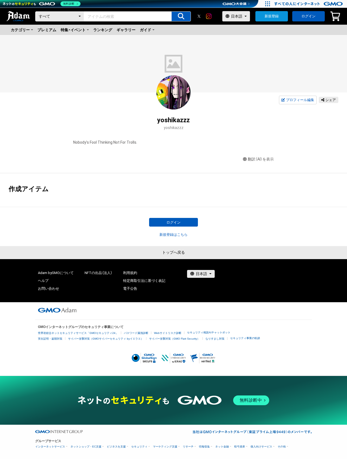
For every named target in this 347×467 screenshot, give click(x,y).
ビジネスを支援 (116, 446)
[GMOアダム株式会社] (57, 310)
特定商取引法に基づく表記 (144, 281)
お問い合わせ (48, 288)
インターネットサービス (50, 446)
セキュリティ (139, 446)
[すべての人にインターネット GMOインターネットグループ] (309, 4)
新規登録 (272, 16)
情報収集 (204, 446)
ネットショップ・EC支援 (85, 446)
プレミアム (46, 30)
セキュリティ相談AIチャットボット (208, 332)
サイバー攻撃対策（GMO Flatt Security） (174, 338)
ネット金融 (222, 446)
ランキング (102, 30)
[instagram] (208, 16)
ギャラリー (126, 30)
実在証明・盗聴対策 (50, 338)
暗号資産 (239, 446)
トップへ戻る (173, 252)
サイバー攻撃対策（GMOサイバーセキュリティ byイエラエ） (105, 338)
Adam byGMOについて (56, 273)
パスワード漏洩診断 (136, 332)
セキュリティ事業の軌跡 (245, 338)
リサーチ (188, 446)
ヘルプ (43, 281)
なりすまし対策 (214, 338)
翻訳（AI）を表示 (261, 159)
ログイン (308, 16)
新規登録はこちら (173, 235)
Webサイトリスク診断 (167, 332)
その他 (282, 446)
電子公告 (130, 288)
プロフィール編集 (300, 100)
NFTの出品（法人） (98, 273)
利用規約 (130, 273)
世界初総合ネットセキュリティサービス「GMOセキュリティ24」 (78, 332)
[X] (199, 16)
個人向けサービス (261, 446)
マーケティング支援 (165, 446)
